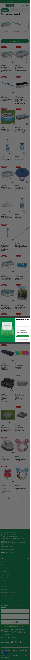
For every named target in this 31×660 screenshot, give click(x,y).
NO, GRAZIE (22, 338)
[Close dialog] (29, 318)
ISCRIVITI (22, 336)
